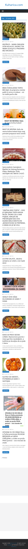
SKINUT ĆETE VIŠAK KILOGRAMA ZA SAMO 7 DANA (11, 299)
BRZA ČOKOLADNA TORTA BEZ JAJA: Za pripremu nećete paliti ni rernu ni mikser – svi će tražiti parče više (13, 91)
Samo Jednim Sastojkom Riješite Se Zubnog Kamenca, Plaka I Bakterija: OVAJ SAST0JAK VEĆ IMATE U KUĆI (13, 170)
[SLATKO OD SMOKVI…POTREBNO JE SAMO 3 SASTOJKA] (14, 364)
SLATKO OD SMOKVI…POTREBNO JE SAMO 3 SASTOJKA (10, 379)
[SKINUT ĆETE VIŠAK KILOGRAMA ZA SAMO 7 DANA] (14, 284)
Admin (12, 41)
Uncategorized (6, 39)
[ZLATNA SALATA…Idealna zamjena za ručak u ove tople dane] (14, 246)
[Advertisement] (14, 482)
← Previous (4, 457)
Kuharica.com (14, 5)
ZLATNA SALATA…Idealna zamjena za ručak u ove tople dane (13, 261)
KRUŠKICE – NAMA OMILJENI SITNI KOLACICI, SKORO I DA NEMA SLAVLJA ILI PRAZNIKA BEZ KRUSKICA (13, 47)
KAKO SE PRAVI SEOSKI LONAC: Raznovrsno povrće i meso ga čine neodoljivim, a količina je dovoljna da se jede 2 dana (13, 339)
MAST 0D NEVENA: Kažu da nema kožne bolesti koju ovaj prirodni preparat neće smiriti (13, 131)
